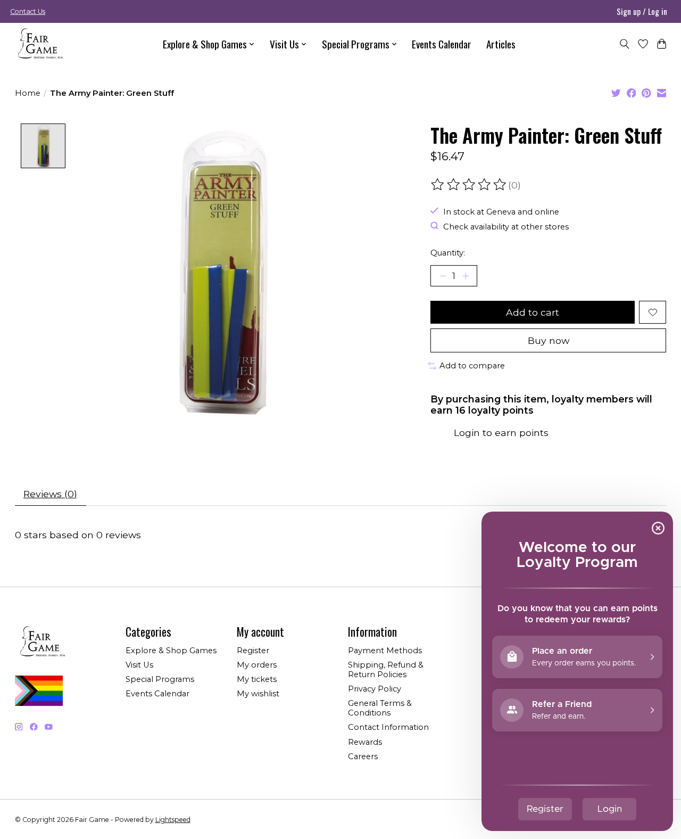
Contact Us (27, 11)
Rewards (365, 742)
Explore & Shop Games (171, 650)
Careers (363, 756)
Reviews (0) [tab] (50, 493)
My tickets (257, 679)
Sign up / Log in (642, 11)
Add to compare (472, 366)
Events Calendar (441, 44)
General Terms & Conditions (380, 708)
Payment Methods (385, 650)
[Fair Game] (39, 44)
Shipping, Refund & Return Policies (385, 669)
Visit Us (139, 665)
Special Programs (160, 679)
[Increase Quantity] (465, 275)
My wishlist (258, 693)
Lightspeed (172, 820)
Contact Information (388, 727)
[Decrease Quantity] (442, 275)
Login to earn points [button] (501, 432)
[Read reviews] (469, 185)
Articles (501, 44)
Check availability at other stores (506, 226)
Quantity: (447, 253)
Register (253, 650)
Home (27, 93)
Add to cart (532, 312)
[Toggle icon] (624, 44)
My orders (257, 665)
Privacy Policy (374, 689)
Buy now (548, 340)
